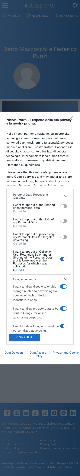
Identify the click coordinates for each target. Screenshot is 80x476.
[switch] (63, 206)
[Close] (72, 120)
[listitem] (40, 196)
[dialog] (40, 238)
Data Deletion (13, 352)
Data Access (37, 352)
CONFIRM (24, 337)
